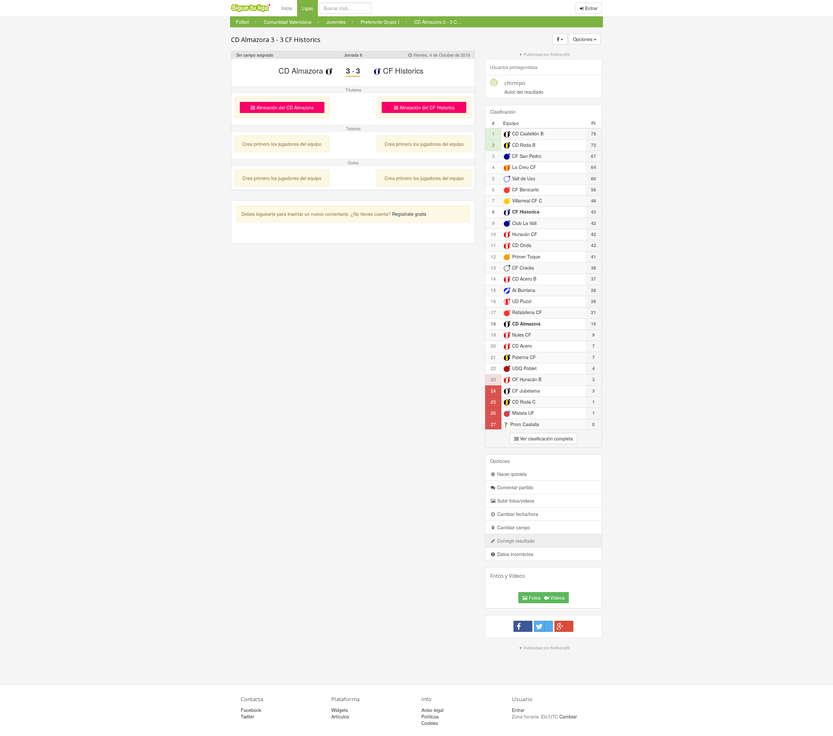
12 (493, 256)
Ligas (310, 8)
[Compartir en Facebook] (522, 626)
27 (493, 424)
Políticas (430, 716)
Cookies (429, 723)
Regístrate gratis (409, 214)
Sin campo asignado (254, 55)
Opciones (583, 39)
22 (493, 368)
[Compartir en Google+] (563, 626)
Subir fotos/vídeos (515, 500)
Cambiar (568, 716)
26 (493, 413)
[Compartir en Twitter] (543, 626)
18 (493, 323)
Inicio (286, 8)
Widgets (339, 710)
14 (493, 278)
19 (493, 334)
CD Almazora (302, 70)
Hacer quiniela (511, 474)
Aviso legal (432, 710)
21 (493, 357)
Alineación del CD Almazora (284, 107)
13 (493, 267)
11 (493, 245)
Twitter (247, 716)
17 (493, 312)
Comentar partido (514, 487)
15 (493, 290)
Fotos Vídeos (546, 597)
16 (493, 301)
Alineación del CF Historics (426, 107)
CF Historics (402, 70)
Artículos (340, 716)
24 (493, 390)
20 (493, 345)
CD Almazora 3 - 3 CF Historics (276, 39)
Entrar (591, 8)
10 (493, 234)
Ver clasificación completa (546, 438)
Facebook (251, 710)
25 (493, 401)
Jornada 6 (353, 55)
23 (493, 379)
